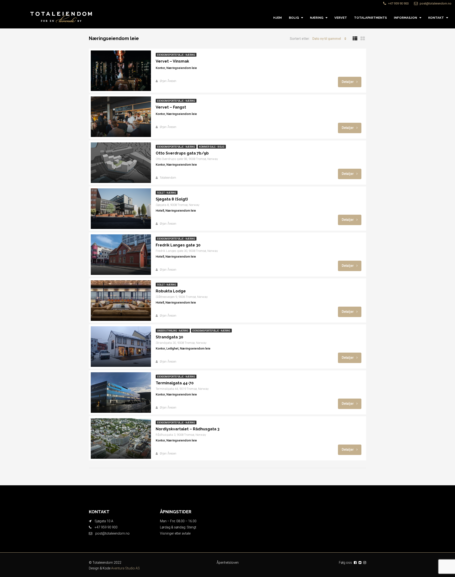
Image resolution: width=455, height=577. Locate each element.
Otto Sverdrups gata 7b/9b (182, 153)
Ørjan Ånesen (168, 81)
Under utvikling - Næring (172, 330)
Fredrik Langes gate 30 (178, 245)
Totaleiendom (168, 177)
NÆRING (316, 17)
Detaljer (348, 82)
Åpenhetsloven (228, 562)
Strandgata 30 (169, 337)
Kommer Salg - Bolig (211, 146)
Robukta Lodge (171, 291)
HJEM (277, 17)
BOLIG (294, 17)
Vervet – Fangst (171, 107)
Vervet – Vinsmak (172, 61)
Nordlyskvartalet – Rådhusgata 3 (187, 429)
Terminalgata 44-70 (175, 383)
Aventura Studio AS (125, 568)
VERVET (340, 17)
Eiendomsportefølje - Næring (176, 55)
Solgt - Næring (166, 192)
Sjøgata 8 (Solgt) (172, 199)
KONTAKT (436, 17)
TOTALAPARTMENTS (370, 17)
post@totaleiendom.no (112, 533)
